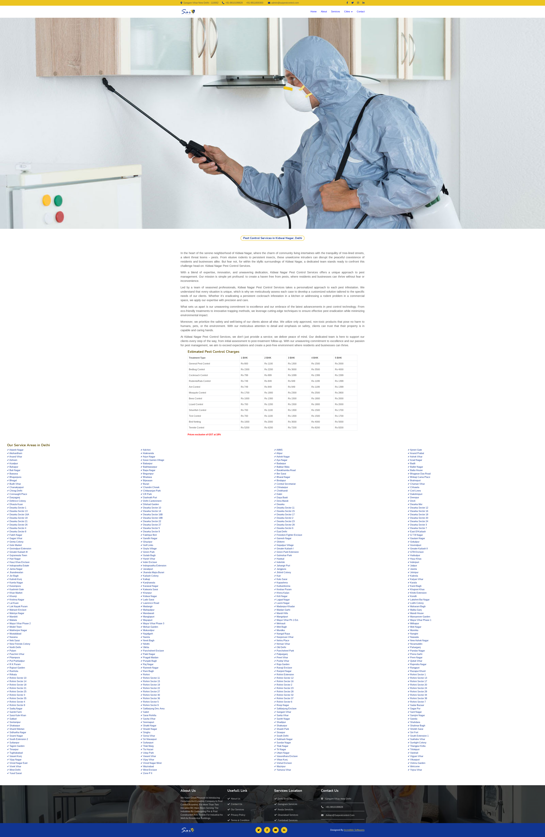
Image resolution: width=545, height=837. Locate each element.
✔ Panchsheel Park (284, 650)
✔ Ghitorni (279, 542)
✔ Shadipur (280, 722)
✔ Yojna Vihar (415, 770)
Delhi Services (285, 799)
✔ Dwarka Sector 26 (17, 525)
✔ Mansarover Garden (419, 616)
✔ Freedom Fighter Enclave (288, 535)
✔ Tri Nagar (280, 749)
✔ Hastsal (279, 559)
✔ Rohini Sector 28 (284, 691)
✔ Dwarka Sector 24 (418, 521)
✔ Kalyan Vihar (415, 579)
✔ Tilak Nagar (281, 746)
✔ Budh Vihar (14, 484)
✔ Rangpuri (414, 668)
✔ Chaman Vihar (416, 484)
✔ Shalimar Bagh (416, 725)
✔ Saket (145, 712)
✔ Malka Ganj (415, 610)
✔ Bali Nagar (13, 470)
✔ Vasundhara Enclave (286, 756)
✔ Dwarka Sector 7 (417, 528)
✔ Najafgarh (147, 633)
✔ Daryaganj (13, 497)
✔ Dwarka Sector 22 (151, 521)
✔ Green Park (148, 552)
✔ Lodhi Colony (416, 603)
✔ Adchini (146, 450)
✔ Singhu (145, 732)
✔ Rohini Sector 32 (284, 695)
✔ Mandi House (416, 613)
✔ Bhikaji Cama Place (419, 477)
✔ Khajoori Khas (416, 589)
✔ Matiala (12, 620)
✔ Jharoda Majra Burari (152, 572)
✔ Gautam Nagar (416, 538)
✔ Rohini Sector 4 (16, 702)
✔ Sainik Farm (14, 712)
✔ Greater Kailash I (284, 548)
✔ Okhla (145, 647)
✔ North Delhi (14, 647)
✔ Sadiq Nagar (14, 708)
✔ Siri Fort (413, 732)
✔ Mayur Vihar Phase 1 (419, 620)
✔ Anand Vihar (14, 456)
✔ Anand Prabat (416, 453)
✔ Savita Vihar (148, 719)
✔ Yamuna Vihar (282, 770)
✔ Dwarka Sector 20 (418, 518)
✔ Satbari (12, 719)
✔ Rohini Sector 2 (283, 685)
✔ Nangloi (413, 633)
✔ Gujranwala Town (17, 555)
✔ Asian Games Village (152, 460)
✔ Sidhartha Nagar (16, 732)
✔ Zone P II (146, 773)
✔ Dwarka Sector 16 (418, 511)
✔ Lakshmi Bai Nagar (418, 599)
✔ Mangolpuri (281, 616)
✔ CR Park (146, 494)
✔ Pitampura (13, 657)
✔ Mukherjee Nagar (17, 630)
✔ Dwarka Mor (415, 504)
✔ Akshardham (14, 453)
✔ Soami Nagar (15, 736)
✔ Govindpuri (414, 545)
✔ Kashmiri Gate (15, 589)
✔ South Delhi (281, 736)
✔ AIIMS (278, 450)
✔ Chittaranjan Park (151, 490)
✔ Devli (411, 501)
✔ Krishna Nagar (15, 599)
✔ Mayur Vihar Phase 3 (152, 623)
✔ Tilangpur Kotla (416, 746)
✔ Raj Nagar (147, 664)
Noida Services (285, 809)
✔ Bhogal (12, 480)
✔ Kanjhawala (148, 582)
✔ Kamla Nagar (15, 582)
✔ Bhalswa (146, 477)
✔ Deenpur (413, 497)
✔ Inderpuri (413, 562)
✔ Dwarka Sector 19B (152, 518)
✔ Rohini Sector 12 (284, 678)
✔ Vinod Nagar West (151, 763)
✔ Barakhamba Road (285, 470)
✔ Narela (145, 637)
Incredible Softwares (354, 830)
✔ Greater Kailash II (418, 548)
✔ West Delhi (14, 770)
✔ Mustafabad (14, 633)
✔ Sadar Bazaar (416, 705)
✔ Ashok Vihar (415, 456)
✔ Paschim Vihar (15, 654)
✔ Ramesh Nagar (149, 668)
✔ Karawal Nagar (149, 586)
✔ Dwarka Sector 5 (150, 528)
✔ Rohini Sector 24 (417, 688)
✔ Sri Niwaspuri (149, 739)
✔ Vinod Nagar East (17, 763)
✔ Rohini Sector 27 (150, 691)
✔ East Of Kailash (417, 531)
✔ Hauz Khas (414, 559)
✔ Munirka (413, 630)
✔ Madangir (147, 606)
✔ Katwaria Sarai (149, 589)
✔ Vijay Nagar (14, 759)
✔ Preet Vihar (281, 657)
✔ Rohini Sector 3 (16, 695)
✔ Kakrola (413, 576)
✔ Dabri (278, 494)
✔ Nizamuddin (415, 644)
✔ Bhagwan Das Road (419, 473)
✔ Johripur (413, 572)
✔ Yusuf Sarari (14, 773)
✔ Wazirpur (280, 766)
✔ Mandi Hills (281, 613)
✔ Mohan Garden (149, 627)
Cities (347, 11)
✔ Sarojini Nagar (416, 715)
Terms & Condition (240, 820)
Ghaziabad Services (288, 815)
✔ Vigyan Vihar (415, 756)
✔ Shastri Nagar (149, 729)
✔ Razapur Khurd (416, 671)
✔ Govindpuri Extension (19, 548)
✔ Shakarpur (13, 725)
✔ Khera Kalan (281, 593)
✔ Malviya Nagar (15, 613)
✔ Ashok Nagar (282, 456)
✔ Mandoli (12, 616)
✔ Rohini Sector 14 (16, 681)
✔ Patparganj (281, 654)
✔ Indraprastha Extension (153, 565)
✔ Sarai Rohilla (148, 715)
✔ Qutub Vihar (415, 661)
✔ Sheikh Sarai (415, 729)
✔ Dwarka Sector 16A (18, 514)
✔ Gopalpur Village (284, 545)
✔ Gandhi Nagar (149, 538)
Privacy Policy (238, 815)
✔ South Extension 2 (17, 739)
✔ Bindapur (280, 480)
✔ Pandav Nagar (416, 650)
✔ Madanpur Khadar (284, 606)
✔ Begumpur (147, 473)
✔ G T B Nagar (415, 535)
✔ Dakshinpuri (415, 494)
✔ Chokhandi (281, 490)
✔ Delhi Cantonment (151, 501)
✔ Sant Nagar (415, 712)
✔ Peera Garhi (415, 654)
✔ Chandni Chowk (150, 487)
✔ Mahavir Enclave (16, 610)
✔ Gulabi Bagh (148, 555)
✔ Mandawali (147, 613)
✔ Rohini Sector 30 (150, 695)
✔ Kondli (412, 596)
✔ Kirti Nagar (280, 596)
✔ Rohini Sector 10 (16, 678)
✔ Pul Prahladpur (16, 661)
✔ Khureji (12, 596)
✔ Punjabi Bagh (149, 661)
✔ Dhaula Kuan (15, 504)
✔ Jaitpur (412, 565)
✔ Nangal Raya (282, 633)
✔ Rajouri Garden (16, 668)
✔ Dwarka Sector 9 (150, 531)
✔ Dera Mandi (281, 501)
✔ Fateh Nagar (14, 535)
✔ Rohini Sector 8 (16, 705)
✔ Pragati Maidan (149, 657)
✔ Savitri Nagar (282, 719)
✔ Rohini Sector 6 (283, 702)
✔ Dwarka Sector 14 (151, 511)
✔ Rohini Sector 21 (16, 688)
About (324, 11)
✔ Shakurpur (280, 725)
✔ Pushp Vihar (281, 661)
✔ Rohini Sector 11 (150, 678)
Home (314, 11)
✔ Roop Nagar (281, 705)
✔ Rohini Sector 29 (417, 691)
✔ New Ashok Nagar (418, 640)
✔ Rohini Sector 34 (417, 695)
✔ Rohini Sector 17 (417, 681)
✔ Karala (412, 582)
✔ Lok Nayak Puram (17, 606)
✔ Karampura (14, 586)
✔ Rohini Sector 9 (150, 705)
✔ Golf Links (147, 545)
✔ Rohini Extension (284, 674)
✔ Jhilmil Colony (282, 572)
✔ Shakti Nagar (148, 725)
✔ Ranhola (12, 671)
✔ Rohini (145, 674)
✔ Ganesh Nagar (282, 538)
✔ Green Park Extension (286, 552)
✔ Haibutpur (414, 555)
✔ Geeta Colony (15, 542)
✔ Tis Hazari (147, 749)
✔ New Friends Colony (18, 644)
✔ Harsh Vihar (148, 559)
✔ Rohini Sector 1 (417, 674)
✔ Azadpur (12, 463)
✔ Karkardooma (282, 586)
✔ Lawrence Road (150, 603)
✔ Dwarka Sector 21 (17, 521)
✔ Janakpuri (147, 569)
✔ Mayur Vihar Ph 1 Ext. (286, 620)
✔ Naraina (12, 637)
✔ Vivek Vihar (14, 766)
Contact (361, 11)
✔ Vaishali (413, 753)
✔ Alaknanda (147, 453)
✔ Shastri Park (281, 729)
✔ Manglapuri (147, 616)
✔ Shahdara (414, 722)
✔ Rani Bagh (147, 671)
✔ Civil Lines (414, 490)
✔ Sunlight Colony (417, 742)
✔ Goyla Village (149, 548)
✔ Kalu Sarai (280, 579)
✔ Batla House (415, 470)
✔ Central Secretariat (284, 484)
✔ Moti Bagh (280, 627)
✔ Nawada (413, 637)
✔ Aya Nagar (280, 460)
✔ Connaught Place (17, 494)
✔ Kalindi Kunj (14, 579)
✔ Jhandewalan (15, 572)
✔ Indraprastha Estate (18, 565)
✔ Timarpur (12, 749)
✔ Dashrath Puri (149, 497)
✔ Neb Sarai (13, 640)
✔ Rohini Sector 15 (150, 681)
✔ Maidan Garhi (282, 610)
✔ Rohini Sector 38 (417, 698)
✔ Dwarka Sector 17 (284, 514)
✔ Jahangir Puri (282, 565)
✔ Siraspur (279, 732)
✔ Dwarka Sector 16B (152, 514)
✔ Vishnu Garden (416, 763)
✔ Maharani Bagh (417, 606)
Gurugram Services (287, 804)
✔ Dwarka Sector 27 (151, 525)
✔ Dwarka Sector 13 (17, 511)
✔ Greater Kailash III (17, 552)
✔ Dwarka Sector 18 (418, 514)
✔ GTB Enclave (416, 552)
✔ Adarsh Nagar (15, 450)
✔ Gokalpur (413, 542)
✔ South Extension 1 (418, 736)
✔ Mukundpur (147, 630)
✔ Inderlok (279, 562)
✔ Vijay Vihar (147, 759)
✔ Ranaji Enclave (283, 668)
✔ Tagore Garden (16, 746)
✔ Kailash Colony (150, 576)
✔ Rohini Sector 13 (417, 678)
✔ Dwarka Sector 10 (151, 508)
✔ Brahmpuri (414, 480)
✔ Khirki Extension (417, 593)
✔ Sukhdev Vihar (416, 739)
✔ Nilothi (145, 644)
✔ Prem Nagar (415, 657)
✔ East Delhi (280, 531)
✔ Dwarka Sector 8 (16, 531)
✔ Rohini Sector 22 (150, 688)
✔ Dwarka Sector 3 (417, 525)
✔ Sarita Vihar (281, 715)
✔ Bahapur (12, 467)
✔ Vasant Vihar (148, 756)
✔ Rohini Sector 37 (284, 698)
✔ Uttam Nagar (281, 753)
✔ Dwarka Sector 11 (284, 508)
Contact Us (236, 804)
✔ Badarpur (280, 463)
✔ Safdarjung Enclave (285, 708)
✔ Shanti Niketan (15, 729)
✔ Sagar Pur (414, 708)
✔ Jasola (412, 569)
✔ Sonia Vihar (148, 736)
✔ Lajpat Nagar (282, 599)
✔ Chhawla (413, 487)
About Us (235, 799)
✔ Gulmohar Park (283, 555)
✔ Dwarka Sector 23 (284, 521)
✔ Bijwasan (146, 480)
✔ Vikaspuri (414, 759)
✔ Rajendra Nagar (417, 664)
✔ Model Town (14, 627)
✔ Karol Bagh (415, 586)
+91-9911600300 (254, 3)
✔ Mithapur (413, 623)
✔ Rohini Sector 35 (16, 698)
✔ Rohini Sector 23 (284, 688)
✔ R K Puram (14, 664)
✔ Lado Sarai (147, 599)
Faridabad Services (287, 820)
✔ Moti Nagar (414, 627)
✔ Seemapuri (147, 722)
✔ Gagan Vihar (14, 538)
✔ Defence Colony (16, 501)
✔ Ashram (12, 460)
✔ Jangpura (280, 569)
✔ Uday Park (147, 753)
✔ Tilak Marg (147, 746)
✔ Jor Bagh (13, 576)
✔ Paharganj (414, 647)
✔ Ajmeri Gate (415, 450)
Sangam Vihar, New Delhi (338, 799)
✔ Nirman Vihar (282, 644)
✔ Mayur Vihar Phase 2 (19, 623)
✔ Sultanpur (13, 742)
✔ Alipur (278, 453)
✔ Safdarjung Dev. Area (152, 708)
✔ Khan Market (14, 593)
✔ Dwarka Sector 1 (16, 508)
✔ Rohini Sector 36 (150, 698)
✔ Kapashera (281, 582)
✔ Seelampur (14, 722)
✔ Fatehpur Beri (149, 535)
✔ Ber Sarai (280, 473)
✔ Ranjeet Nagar (282, 671)
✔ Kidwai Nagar (149, 596)
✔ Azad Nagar (415, 460)
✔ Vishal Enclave (283, 763)
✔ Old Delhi (280, 647)
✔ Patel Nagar (148, 654)
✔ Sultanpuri (147, 742)
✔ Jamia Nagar (14, 569)
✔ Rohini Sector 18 (16, 685)
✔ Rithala (12, 674)
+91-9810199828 (234, 3)
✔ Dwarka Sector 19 (17, 518)
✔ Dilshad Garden (150, 504)
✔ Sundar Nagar (282, 742)
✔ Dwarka (279, 504)
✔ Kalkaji (145, 579)
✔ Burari (145, 484)
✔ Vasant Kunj (14, 756)
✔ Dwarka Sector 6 (283, 528)
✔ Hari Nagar (14, 559)
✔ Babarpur (146, 463)
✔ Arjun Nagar (148, 456)
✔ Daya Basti (281, 497)
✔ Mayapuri (146, 620)
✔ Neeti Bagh (147, 640)
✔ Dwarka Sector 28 (284, 525)
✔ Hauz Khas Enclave (18, 562)
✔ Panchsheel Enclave (152, 650)
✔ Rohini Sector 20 (417, 685)
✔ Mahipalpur (147, 610)
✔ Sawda (412, 719)
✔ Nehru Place (281, 640)
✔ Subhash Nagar (283, 739)
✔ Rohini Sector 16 (284, 681)
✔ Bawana (12, 473)
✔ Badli (411, 463)
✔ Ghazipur (146, 542)
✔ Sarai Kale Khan (16, 715)
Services (335, 11)
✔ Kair (277, 576)
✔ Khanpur (146, 593)
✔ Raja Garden (282, 664)
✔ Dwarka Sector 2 (283, 518)
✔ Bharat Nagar (282, 477)
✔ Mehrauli (279, 623)
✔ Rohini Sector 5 (150, 702)
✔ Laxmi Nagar (282, 603)
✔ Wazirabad (147, 766)
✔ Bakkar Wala (281, 467)
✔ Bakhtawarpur (149, 467)
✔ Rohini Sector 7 (417, 702)
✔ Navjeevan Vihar (284, 637)
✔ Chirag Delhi (14, 490)
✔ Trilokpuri (414, 749)
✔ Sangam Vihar (282, 712)
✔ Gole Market (14, 545)
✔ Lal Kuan (13, 603)
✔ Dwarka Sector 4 (16, 528)
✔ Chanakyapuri (15, 487)
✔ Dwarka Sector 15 (284, 511)
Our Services (237, 809)
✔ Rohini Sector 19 (150, 685)
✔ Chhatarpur (281, 487)
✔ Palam (11, 650)
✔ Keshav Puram (283, 589)
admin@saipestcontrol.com (285, 3)
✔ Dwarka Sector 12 (418, 508)
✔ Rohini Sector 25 (16, 691)
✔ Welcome (414, 766)
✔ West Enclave (149, 770)
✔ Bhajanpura (14, 477)
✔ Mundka (279, 630)
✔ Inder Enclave (149, 562)
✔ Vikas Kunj (281, 759)
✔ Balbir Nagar (415, 467)
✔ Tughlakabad (15, 753)
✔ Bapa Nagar (148, 470)
